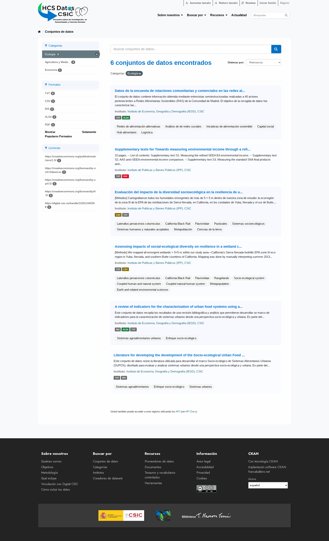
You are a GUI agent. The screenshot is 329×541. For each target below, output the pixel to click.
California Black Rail (177, 223)
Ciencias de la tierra (209, 229)
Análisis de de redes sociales (183, 126)
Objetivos (47, 467)
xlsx (126, 118)
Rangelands (221, 278)
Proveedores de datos (159, 461)
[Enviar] (286, 14)
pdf (125, 176)
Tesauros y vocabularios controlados (160, 475)
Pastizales (220, 223)
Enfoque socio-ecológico (181, 338)
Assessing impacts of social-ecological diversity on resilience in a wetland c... (178, 246)
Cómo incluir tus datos (55, 489)
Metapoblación (183, 229)
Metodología (49, 472)
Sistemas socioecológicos (248, 223)
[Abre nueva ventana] (121, 515)
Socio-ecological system (249, 278)
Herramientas (153, 483)
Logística (147, 132)
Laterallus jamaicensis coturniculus (138, 223)
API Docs (190, 411)
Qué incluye (49, 478)
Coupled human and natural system (139, 283)
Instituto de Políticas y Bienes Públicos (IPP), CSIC (159, 170)
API (178, 411)
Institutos (98, 472)
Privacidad (203, 472)
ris (118, 329)
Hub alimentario (126, 132)
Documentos (153, 467)
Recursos (218, 15)
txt (118, 118)
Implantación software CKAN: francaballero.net (267, 469)
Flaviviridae (202, 223)
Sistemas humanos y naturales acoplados (143, 229)
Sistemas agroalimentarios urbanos (139, 338)
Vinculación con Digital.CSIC (59, 484)
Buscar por (195, 15)
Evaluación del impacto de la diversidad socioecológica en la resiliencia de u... (179, 192)
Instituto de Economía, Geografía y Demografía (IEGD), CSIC (166, 111)
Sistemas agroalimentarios (132, 386)
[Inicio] (39, 31)
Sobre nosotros (169, 15)
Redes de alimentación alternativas (138, 126)
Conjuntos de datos (59, 31)
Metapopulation (219, 283)
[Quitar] (140, 73)
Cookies (201, 478)
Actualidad (239, 15)
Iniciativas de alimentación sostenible (229, 126)
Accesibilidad (205, 467)
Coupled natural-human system (185, 283)
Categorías (100, 467)
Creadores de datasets (108, 478)
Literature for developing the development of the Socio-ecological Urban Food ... (179, 355)
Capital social (265, 126)
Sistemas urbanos (200, 386)
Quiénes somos (51, 461)
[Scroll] (322, 534)
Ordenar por (235, 62)
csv (118, 215)
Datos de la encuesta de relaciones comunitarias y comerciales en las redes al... (180, 91)
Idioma (252, 479)
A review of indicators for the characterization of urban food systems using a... (179, 307)
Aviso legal (203, 461)
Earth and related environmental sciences (142, 289)
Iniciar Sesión (268, 3)
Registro (284, 3)
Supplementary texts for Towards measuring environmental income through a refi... (182, 149)
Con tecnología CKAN (263, 461)
